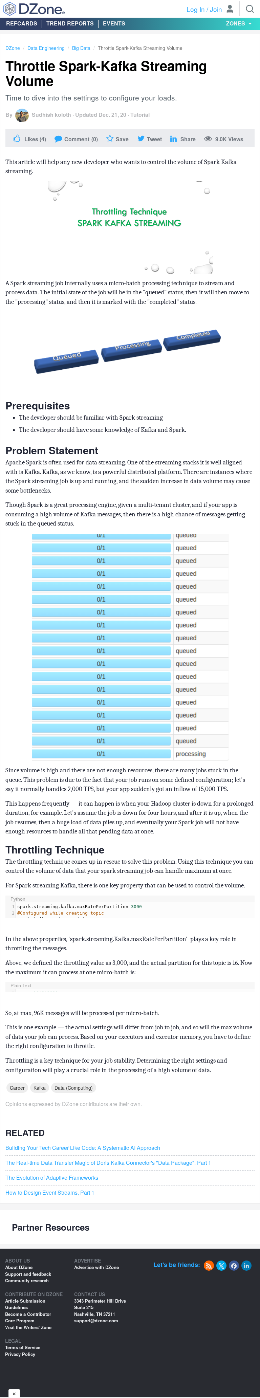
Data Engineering (46, 47)
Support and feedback (28, 1274)
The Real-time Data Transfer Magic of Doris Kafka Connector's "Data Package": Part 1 (108, 1162)
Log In (196, 9)
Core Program (20, 1320)
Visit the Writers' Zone (28, 1327)
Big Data (81, 47)
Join (216, 9)
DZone (12, 47)
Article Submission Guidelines (25, 1304)
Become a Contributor (28, 1314)
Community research (27, 1280)
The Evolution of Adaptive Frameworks (51, 1177)
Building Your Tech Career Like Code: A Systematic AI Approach (82, 1148)
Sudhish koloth (51, 114)
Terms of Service (22, 1347)
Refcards (21, 23)
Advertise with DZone (96, 1267)
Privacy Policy (20, 1354)
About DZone (18, 1267)
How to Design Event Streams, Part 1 (49, 1192)
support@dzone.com (96, 1320)
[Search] (250, 8)
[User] (230, 9)
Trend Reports (70, 23)
